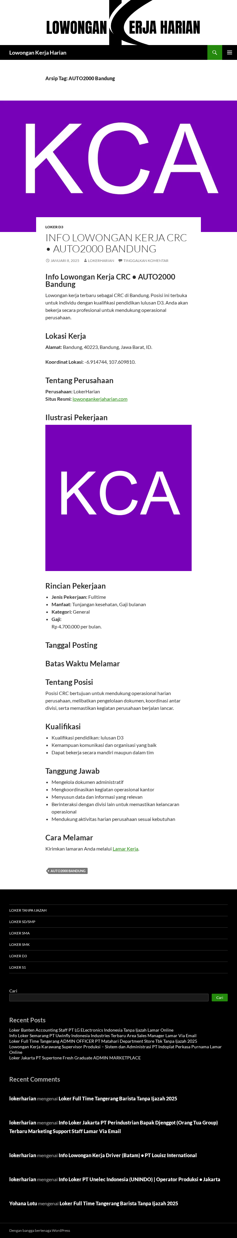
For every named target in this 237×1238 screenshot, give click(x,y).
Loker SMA (19, 933)
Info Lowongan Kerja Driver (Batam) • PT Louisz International (128, 1155)
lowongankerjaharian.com (100, 399)
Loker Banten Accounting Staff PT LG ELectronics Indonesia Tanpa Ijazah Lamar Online (91, 1030)
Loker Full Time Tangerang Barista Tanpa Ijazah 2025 (118, 1098)
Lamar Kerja (125, 848)
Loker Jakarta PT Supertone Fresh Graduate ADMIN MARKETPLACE (75, 1057)
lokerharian (101, 260)
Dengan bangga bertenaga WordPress (39, 1230)
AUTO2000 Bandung (68, 871)
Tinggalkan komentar (145, 260)
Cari (13, 990)
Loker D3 (54, 227)
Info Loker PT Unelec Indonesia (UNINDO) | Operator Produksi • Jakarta (139, 1179)
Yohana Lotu (23, 1203)
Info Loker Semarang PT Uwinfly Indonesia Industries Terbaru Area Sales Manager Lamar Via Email (103, 1035)
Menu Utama (229, 52)
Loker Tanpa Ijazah (28, 910)
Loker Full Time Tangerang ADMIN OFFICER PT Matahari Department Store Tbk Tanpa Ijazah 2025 (103, 1041)
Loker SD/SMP (22, 921)
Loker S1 (17, 967)
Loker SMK (19, 944)
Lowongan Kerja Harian (37, 52)
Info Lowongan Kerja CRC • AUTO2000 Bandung (116, 243)
